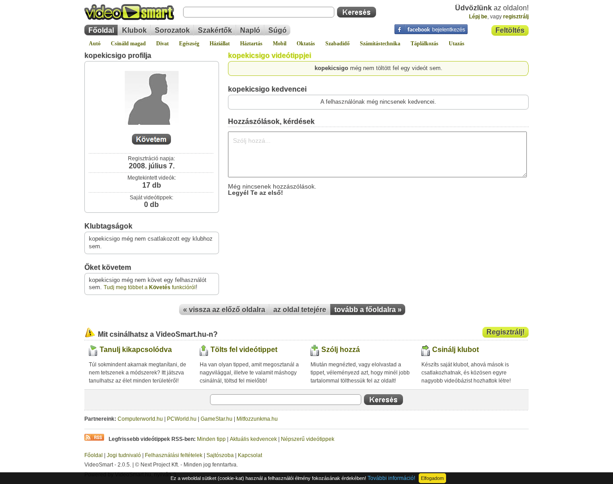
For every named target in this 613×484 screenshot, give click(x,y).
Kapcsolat (250, 455)
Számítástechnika (380, 43)
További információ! (391, 478)
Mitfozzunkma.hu (257, 419)
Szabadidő (337, 43)
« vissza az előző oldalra (224, 309)
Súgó (277, 30)
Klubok (134, 30)
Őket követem (107, 267)
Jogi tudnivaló (124, 455)
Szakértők (215, 30)
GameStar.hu (216, 419)
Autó (95, 43)
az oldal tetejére (299, 309)
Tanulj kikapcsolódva (136, 349)
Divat (162, 43)
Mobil (279, 43)
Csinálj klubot (455, 349)
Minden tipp (211, 439)
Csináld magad (128, 43)
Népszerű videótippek (307, 439)
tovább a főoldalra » (368, 309)
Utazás (456, 43)
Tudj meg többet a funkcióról (150, 287)
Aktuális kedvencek (253, 439)
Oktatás (306, 43)
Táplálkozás (424, 43)
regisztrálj (516, 16)
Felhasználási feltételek (173, 455)
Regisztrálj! (505, 332)
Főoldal (101, 30)
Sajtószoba (220, 455)
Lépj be (478, 16)
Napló (250, 30)
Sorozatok (172, 30)
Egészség (189, 43)
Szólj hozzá (340, 349)
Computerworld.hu (140, 419)
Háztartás (251, 43)
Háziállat (220, 43)
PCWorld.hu (182, 419)
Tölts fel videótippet (243, 349)
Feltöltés (510, 30)
